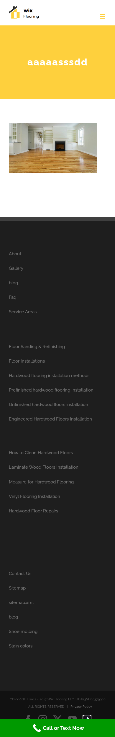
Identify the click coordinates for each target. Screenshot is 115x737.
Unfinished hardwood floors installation (48, 404)
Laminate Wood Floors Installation (43, 467)
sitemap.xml (21, 602)
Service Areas (23, 311)
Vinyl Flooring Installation (34, 496)
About (15, 254)
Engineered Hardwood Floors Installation (50, 419)
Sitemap (17, 588)
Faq (12, 297)
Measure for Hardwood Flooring (41, 482)
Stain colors (20, 646)
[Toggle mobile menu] (103, 16)
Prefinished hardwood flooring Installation (51, 390)
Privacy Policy (81, 707)
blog (13, 282)
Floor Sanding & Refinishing (37, 346)
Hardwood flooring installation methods (49, 375)
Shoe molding (23, 631)
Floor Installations (27, 361)
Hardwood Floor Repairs (33, 511)
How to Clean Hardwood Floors (41, 452)
